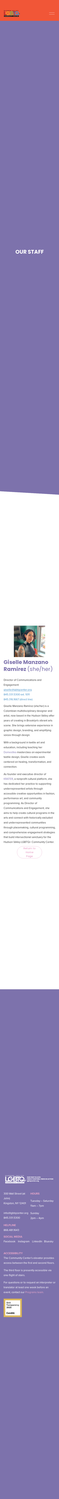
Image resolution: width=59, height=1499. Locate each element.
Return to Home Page (29, 852)
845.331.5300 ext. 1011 (17, 694)
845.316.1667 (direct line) (18, 699)
